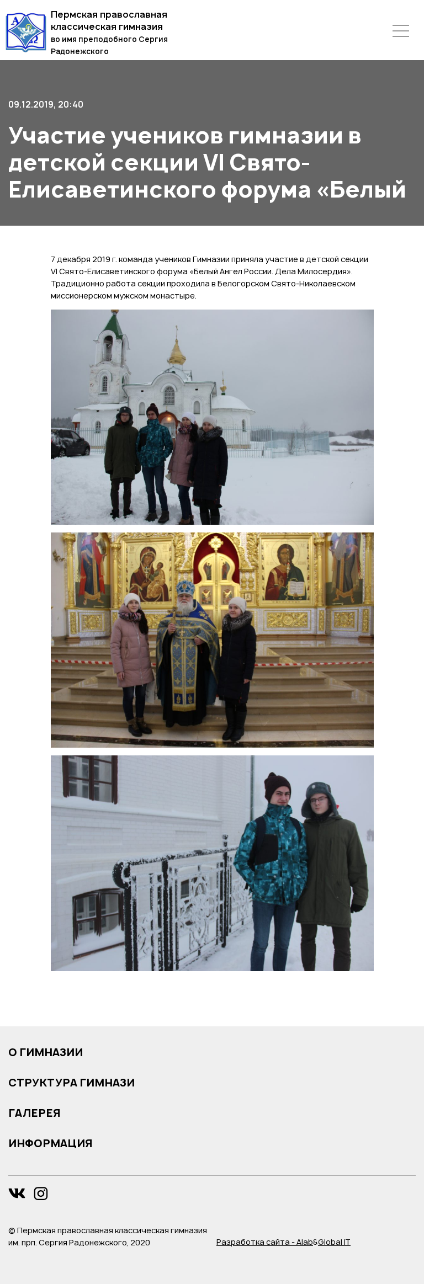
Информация (50, 1143)
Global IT (334, 1242)
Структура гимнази (71, 1082)
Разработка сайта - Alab (264, 1242)
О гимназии (45, 1052)
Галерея (34, 1113)
